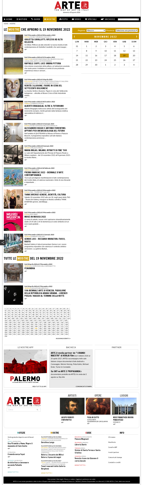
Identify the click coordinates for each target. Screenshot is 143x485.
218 (66, 332)
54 (51, 312)
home (6, 23)
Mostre (51, 19)
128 (65, 320)
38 (61, 311)
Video (78, 19)
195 (32, 330)
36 (54, 311)
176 (14, 328)
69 (37, 314)
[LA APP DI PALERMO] (25, 387)
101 (17, 318)
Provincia (110, 30)
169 (49, 326)
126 (57, 320)
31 (37, 311)
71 (44, 314)
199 (49, 330)
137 (40, 322)
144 (6, 324)
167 (40, 326)
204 (6, 332)
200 (53, 330)
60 (5, 314)
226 (36, 334)
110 (56, 318)
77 (65, 314)
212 (40, 332)
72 (47, 314)
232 (62, 334)
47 (26, 312)
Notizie (23, 19)
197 (40, 330)
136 (36, 322)
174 (6, 328)
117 (18, 320)
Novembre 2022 (105, 36)
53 (47, 312)
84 (23, 316)
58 (65, 312)
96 (65, 316)
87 (33, 316)
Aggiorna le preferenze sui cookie (85, 479)
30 (33, 311)
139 (49, 322)
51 (40, 312)
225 (32, 334)
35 (51, 311)
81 (12, 316)
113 (68, 318)
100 (13, 318)
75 (58, 314)
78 (68, 314)
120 (31, 320)
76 (61, 314)
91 (47, 316)
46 (23, 312)
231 (58, 334)
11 (33, 309)
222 (19, 334)
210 (32, 332)
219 (6, 334)
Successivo (136, 36)
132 (19, 322)
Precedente (74, 36)
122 (39, 320)
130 (10, 322)
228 (45, 334)
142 (62, 322)
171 (58, 326)
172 (62, 326)
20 (64, 309)
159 (6, 326)
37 (58, 311)
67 (30, 314)
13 (39, 309)
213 (44, 332)
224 (27, 334)
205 (10, 332)
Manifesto (112, 442)
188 (66, 328)
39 (65, 311)
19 (60, 309)
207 (19, 332)
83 (19, 316)
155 (53, 324)
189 (6, 330)
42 (9, 312)
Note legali (60, 479)
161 (14, 326)
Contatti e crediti (114, 462)
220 (10, 334)
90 (44, 316)
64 (19, 314)
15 (46, 309)
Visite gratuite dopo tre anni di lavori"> (21, 441)
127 (61, 320)
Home (9, 19)
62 (12, 314)
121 (35, 320)
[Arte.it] (71, 6)
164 (27, 326)
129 (6, 322)
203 (66, 330)
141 (58, 322)
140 (53, 322)
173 (66, 326)
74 (54, 314)
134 (27, 322)
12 (36, 309)
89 (40, 316)
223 (23, 334)
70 (40, 314)
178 (23, 328)
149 (27, 324)
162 (19, 326)
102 (21, 318)
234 (6, 336)
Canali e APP (112, 447)
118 (22, 320)
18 (57, 309)
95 (61, 316)
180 (32, 328)
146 (14, 324)
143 (66, 322)
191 (14, 330)
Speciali (92, 19)
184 (49, 328)
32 (40, 311)
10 (29, 309)
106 (39, 318)
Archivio (110, 19)
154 (49, 324)
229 (49, 334)
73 (51, 314)
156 (58, 324)
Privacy (66, 479)
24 (12, 311)
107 (43, 318)
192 (19, 330)
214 (49, 332)
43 (12, 312)
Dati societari (51, 479)
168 (45, 326)
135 (32, 322)
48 (30, 312)
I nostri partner (113, 452)
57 (61, 312)
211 (36, 332)
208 (23, 332)
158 (66, 324)
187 (62, 328)
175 (10, 328)
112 (64, 318)
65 (23, 314)
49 (33, 312)
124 (48, 320)
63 (16, 314)
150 (32, 324)
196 (36, 330)
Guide (37, 19)
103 (26, 318)
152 (40, 324)
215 (53, 332)
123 (44, 320)
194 (27, 330)
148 (23, 324)
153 (45, 324)
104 (30, 318)
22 (5, 311)
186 (58, 328)
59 (68, 312)
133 (23, 322)
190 (10, 330)
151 (36, 324)
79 (5, 316)
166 (36, 326)
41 (5, 312)
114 (6, 320)
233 (66, 334)
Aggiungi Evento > (63, 338)
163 (23, 326)
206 (14, 332)
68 (33, 314)
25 (16, 311)
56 (58, 312)
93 (54, 316)
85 (26, 316)
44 (16, 312)
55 (54, 312)
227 (40, 334)
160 (10, 326)
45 (19, 312)
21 (67, 309)
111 (60, 318)
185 (53, 328)
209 (27, 332)
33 (44, 311)
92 (51, 316)
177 (19, 328)
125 (52, 320)
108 (47, 318)
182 (40, 328)
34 (47, 311)
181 (36, 328)
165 (32, 326)
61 (9, 314)
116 (14, 320)
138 (45, 322)
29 (30, 311)
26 (19, 311)
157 (62, 324)
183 (45, 328)
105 (34, 318)
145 (10, 324)
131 (14, 322)
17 (53, 309)
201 (58, 330)
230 (53, 334)
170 (53, 326)
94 (58, 316)
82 (16, 316)
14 (43, 309)
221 (14, 334)
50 (37, 312)
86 (30, 316)
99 (9, 318)
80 (9, 316)
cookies (72, 479)
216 (57, 332)
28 (26, 311)
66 (26, 314)
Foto (65, 19)
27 (23, 311)
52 (44, 312)
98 (5, 318)
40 (68, 311)
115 (10, 320)
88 (37, 316)
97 (68, 316)
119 (27, 320)
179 (27, 328)
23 (9, 311)
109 (52, 318)
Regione (81, 30)
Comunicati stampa (115, 457)
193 (23, 330)
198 (45, 330)
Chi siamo (111, 437)
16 (50, 309)
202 (62, 330)
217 (62, 332)
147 (19, 324)
